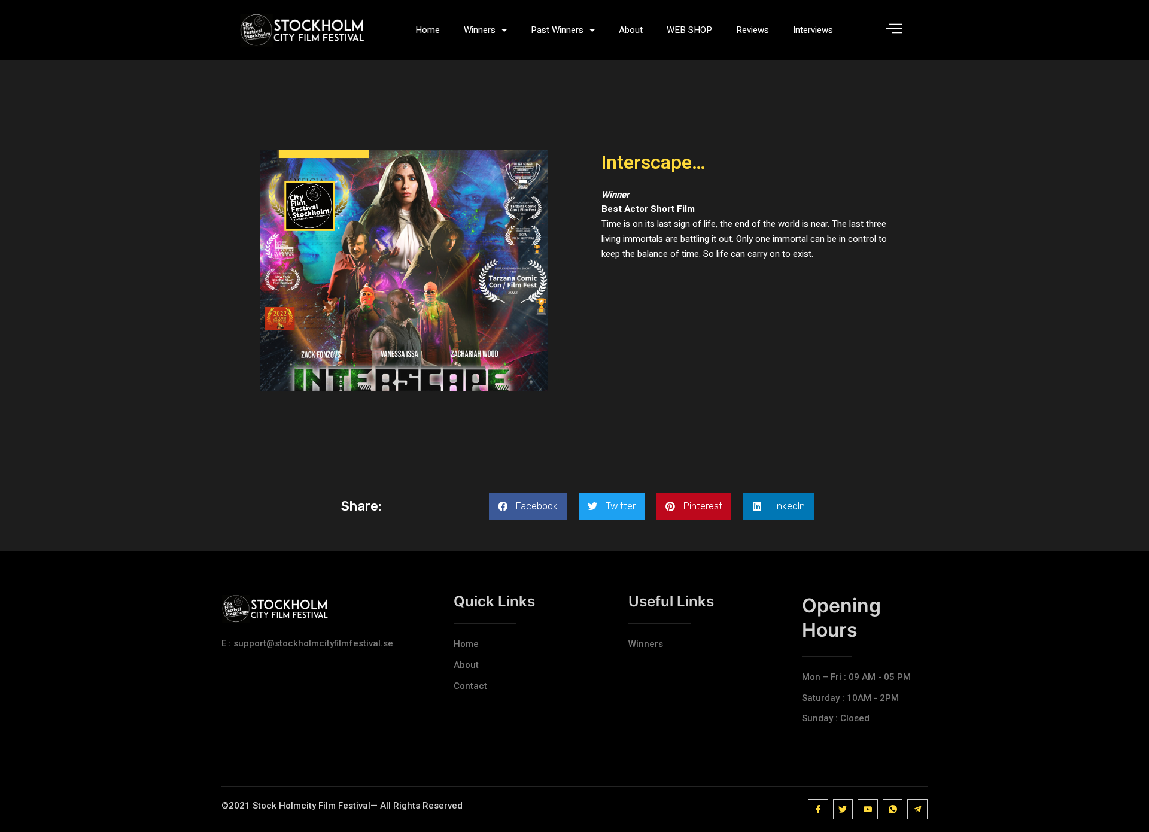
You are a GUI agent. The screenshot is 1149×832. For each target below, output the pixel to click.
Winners (480, 30)
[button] (528, 506)
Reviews (752, 30)
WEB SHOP (689, 30)
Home (427, 30)
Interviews (813, 30)
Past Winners (557, 30)
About (631, 30)
